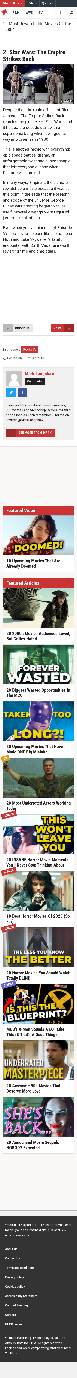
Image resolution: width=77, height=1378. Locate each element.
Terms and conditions (19, 1267)
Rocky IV (29, 349)
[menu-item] (16, 12)
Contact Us (12, 1258)
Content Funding (16, 1305)
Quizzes (47, 3)
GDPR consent (15, 1324)
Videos (32, 3)
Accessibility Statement (21, 1296)
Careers (10, 1314)
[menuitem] (12, 3)
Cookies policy (15, 1286)
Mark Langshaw (39, 373)
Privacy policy (14, 1277)
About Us (11, 1249)
